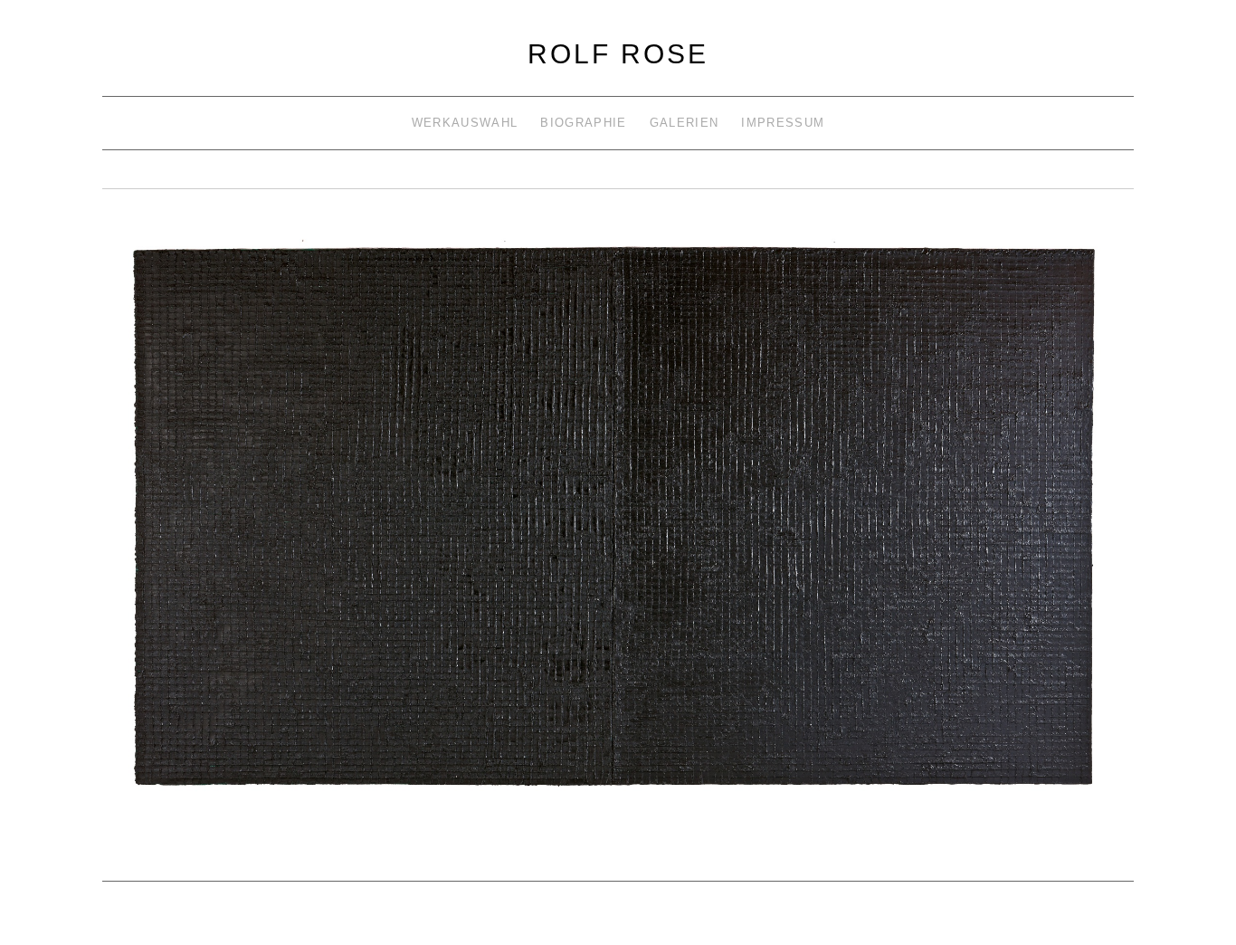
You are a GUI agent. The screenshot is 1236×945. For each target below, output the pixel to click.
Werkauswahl (465, 122)
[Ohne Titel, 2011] (618, 529)
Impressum (782, 122)
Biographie (583, 122)
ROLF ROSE (618, 54)
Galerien (684, 122)
